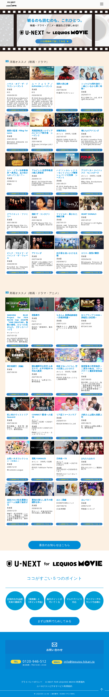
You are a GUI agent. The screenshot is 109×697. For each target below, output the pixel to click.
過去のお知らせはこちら (54, 545)
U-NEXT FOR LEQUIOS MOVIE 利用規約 (65, 681)
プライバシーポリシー (31, 681)
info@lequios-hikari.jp (79, 661)
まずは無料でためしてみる (54, 621)
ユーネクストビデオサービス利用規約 (54, 686)
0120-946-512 (35, 661)
